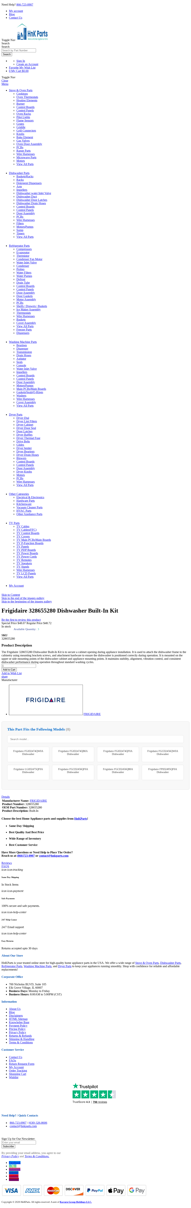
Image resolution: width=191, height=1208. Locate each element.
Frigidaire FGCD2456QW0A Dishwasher (162, 753)
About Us (15, 1008)
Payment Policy (18, 1025)
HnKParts (80, 818)
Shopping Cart (17, 1073)
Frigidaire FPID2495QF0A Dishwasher (162, 771)
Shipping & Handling (21, 1039)
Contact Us (15, 17)
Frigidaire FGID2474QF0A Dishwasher (117, 753)
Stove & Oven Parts (20, 90)
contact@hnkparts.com (53, 855)
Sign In (20, 60)
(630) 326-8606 (38, 1122)
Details (5, 796)
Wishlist (13, 1077)
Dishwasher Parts (19, 173)
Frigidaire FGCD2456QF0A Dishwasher (73, 771)
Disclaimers (16, 1015)
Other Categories (19, 494)
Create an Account (27, 64)
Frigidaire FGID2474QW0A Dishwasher (28, 753)
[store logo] (32, 40)
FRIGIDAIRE (92, 714)
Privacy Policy (17, 1032)
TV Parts (14, 523)
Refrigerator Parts (19, 245)
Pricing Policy (17, 1029)
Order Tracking (18, 1070)
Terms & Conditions (21, 1042)
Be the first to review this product (21, 619)
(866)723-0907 (26, 855)
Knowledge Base (19, 1022)
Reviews (6, 863)
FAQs (12, 1060)
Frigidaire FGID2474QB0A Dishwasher (73, 753)
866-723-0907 (24, 4)
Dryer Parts (15, 414)
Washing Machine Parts (23, 341)
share (4, 676)
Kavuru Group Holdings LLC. (76, 1202)
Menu (4, 84)
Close (4, 80)
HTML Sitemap (18, 1019)
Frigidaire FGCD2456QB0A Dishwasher (118, 771)
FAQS (5, 866)
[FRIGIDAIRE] (46, 714)
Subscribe (8, 1146)
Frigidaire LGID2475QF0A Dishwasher (28, 771)
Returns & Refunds (20, 1035)
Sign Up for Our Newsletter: (18, 1138)
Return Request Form (21, 1063)
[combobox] (18, 50)
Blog (12, 14)
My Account (16, 585)
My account (16, 10)
